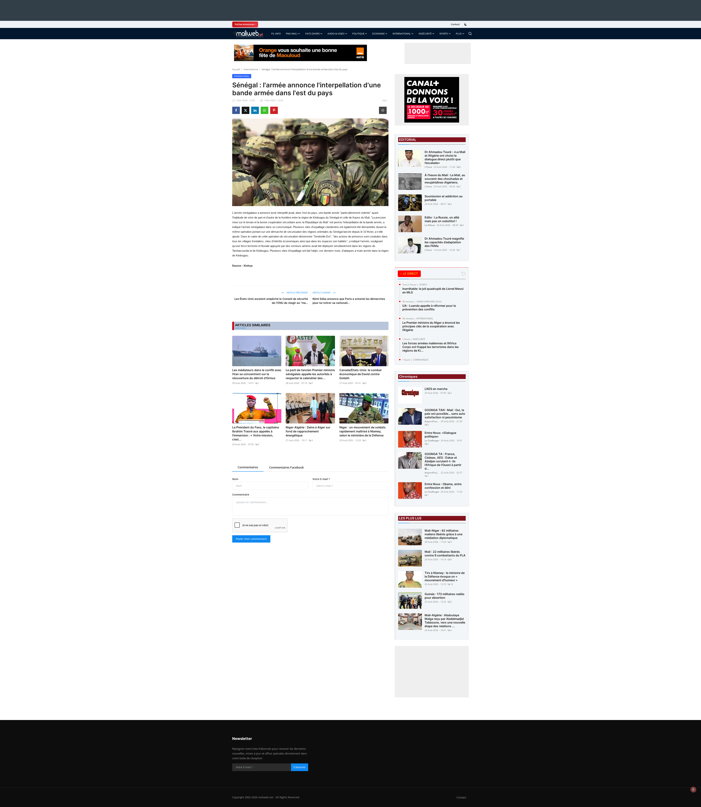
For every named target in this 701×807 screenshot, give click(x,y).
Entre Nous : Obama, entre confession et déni (443, 485)
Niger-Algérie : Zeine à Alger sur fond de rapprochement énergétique (308, 431)
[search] (470, 33)
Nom (235, 479)
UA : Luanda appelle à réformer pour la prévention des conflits (429, 307)
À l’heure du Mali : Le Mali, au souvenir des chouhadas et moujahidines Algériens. (445, 178)
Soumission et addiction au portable (444, 198)
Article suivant (322, 292)
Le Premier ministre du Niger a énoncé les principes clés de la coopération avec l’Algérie (431, 326)
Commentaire (240, 494)
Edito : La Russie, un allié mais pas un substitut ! (442, 219)
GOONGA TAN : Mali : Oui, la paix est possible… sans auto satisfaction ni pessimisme (445, 413)
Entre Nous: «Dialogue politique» (440, 434)
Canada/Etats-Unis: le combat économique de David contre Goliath (360, 374)
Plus (458, 33)
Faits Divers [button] (312, 33)
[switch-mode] (466, 24)
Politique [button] (358, 33)
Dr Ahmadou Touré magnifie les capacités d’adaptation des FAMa (444, 242)
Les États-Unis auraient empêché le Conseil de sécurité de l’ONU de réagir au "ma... (271, 301)
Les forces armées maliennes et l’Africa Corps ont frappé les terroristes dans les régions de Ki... (430, 346)
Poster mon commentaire (251, 539)
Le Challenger (432, 440)
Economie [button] (378, 33)
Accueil (236, 69)
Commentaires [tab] (248, 467)
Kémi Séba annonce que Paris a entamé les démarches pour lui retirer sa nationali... (349, 301)
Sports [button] (443, 33)
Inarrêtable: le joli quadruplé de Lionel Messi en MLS (432, 290)
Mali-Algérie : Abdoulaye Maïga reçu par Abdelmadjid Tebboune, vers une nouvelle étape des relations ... (445, 620)
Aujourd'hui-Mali (432, 421)
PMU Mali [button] (291, 33)
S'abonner (299, 767)
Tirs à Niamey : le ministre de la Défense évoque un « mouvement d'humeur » (445, 576)
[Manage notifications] (693, 789)
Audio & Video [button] (335, 33)
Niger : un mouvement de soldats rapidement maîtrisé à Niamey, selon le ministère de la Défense (362, 431)
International (251, 69)
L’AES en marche (436, 389)
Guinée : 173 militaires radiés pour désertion (444, 595)
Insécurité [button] (425, 33)
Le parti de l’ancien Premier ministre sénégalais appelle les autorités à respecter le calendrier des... (310, 374)
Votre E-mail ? (321, 479)
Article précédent (297, 292)
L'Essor (428, 167)
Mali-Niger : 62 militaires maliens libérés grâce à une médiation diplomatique (443, 534)
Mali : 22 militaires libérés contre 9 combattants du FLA (445, 553)
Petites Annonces (244, 24)
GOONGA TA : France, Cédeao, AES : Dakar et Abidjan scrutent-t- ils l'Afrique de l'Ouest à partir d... (443, 461)
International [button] (401, 33)
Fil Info (276, 33)
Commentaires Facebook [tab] (286, 467)
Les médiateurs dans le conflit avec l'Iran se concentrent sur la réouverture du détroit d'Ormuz (256, 374)
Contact (455, 24)
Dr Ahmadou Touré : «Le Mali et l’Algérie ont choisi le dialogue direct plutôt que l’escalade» (445, 157)
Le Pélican (430, 225)
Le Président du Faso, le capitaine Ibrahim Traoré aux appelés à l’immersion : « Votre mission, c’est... (255, 433)
